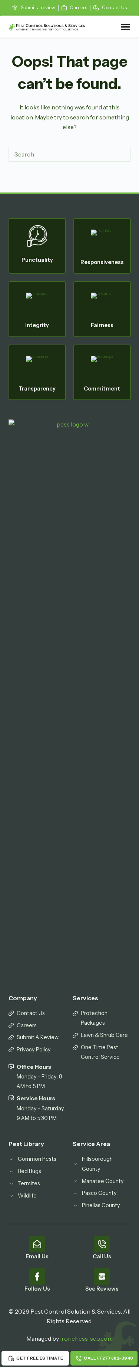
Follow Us (37, 1288)
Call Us (102, 1256)
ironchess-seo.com (86, 1338)
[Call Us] (102, 1244)
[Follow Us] (37, 1276)
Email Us (37, 1256)
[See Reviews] (102, 1276)
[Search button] (123, 154)
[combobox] (62, 154)
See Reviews (102, 1288)
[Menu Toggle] (125, 27)
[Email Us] (37, 1244)
